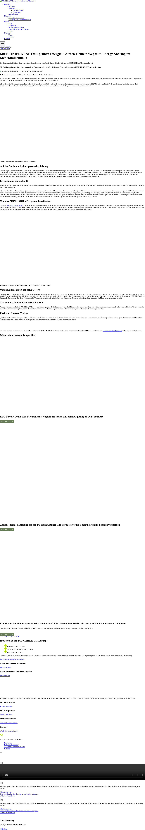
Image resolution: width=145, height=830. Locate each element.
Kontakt (7, 39)
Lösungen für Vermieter (16, 18)
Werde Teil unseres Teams (9, 731)
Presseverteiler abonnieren (9, 723)
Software (11, 8)
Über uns (7, 33)
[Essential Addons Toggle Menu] (2, 43)
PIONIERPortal (18, 10)
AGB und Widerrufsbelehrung (14, 747)
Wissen (6, 22)
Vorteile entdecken (6, 706)
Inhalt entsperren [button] (5, 792)
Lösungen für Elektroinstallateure (19, 20)
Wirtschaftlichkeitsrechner (112, 331)
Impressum (8, 743)
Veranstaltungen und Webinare (18, 29)
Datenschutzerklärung (11, 745)
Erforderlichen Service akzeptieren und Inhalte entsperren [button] (19, 794)
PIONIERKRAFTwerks (15, 205)
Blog (10, 23)
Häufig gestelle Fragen (16, 27)
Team (10, 35)
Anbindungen (13, 14)
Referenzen (12, 25)
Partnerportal (17, 12)
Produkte (7, 4)
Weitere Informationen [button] (7, 796)
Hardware (11, 6)
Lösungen (7, 16)
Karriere (11, 37)
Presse (10, 31)
